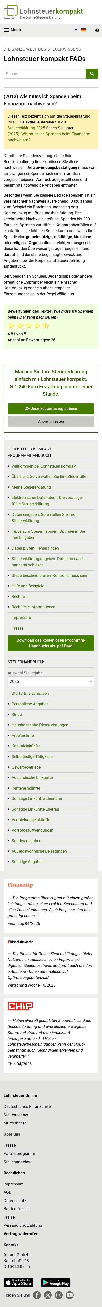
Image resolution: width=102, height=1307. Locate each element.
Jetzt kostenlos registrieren (53, 409)
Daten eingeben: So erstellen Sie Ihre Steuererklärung (43, 517)
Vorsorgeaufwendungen (32, 830)
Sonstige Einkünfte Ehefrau (35, 809)
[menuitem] (79, 30)
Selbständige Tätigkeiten (33, 756)
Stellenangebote (18, 1162)
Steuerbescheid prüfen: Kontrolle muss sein (49, 575)
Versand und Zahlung (23, 1225)
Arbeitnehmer (23, 735)
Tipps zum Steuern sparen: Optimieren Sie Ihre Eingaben (48, 534)
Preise (9, 1217)
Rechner (19, 596)
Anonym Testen (51, 421)
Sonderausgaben (26, 840)
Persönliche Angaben (30, 704)
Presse (17, 628)
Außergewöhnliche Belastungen (39, 851)
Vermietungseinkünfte (31, 819)
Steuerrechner (16, 1115)
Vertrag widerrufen (21, 1233)
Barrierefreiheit (17, 1208)
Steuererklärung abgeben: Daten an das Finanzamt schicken (49, 562)
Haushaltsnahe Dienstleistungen (40, 725)
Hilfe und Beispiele (28, 586)
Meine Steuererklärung (31, 487)
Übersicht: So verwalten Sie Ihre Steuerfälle (49, 476)
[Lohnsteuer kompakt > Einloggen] (97, 30)
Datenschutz (15, 1200)
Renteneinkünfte (26, 788)
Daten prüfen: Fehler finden (35, 548)
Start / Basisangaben (30, 693)
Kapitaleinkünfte (26, 746)
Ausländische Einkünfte (32, 777)
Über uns (12, 1134)
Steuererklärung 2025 (26, 128)
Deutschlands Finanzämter (28, 1106)
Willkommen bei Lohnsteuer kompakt (44, 466)
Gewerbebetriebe (26, 767)
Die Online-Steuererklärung (40, 17)
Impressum (21, 617)
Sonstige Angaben (28, 861)
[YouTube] (70, 1295)
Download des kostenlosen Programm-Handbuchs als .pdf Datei (51, 643)
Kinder (17, 714)
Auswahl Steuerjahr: (25, 673)
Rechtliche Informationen (33, 607)
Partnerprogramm (19, 1153)
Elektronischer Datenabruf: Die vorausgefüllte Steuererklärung (47, 500)
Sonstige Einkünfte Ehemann (37, 798)
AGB (7, 1192)
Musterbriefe (15, 1123)
